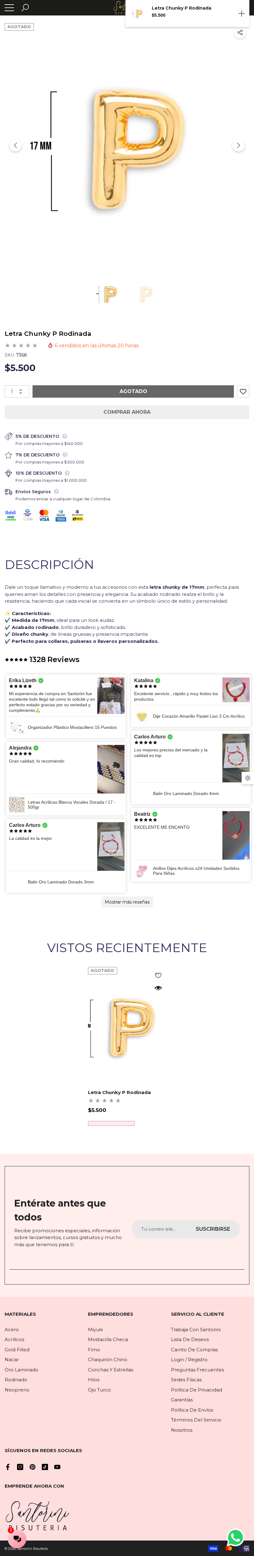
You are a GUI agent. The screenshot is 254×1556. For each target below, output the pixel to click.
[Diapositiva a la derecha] (238, 145)
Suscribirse (213, 1229)
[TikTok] (45, 1467)
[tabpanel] (127, 1046)
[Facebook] (8, 1467)
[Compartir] (240, 32)
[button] (25, 7)
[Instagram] (20, 1467)
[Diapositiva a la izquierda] (15, 145)
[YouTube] (57, 1467)
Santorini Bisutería (32, 1548)
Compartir (240, 32)
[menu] (9, 7)
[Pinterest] (32, 1467)
